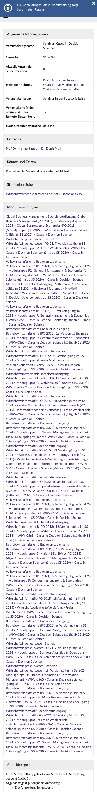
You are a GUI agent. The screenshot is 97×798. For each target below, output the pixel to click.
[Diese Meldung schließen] (93, 3)
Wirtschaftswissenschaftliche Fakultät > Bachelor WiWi (44, 194)
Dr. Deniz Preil (51, 148)
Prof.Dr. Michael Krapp (22, 148)
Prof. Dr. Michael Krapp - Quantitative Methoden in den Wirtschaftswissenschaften (64, 85)
